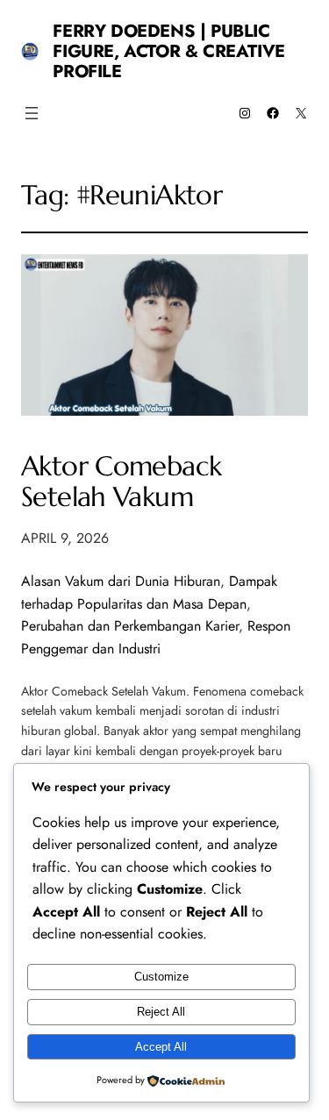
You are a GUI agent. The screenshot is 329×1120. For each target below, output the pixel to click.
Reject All (161, 1011)
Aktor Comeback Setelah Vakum (121, 482)
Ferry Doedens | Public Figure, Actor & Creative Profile (168, 51)
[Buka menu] (31, 113)
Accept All (161, 1046)
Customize (161, 976)
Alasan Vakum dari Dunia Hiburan (120, 581)
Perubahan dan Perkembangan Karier (130, 626)
